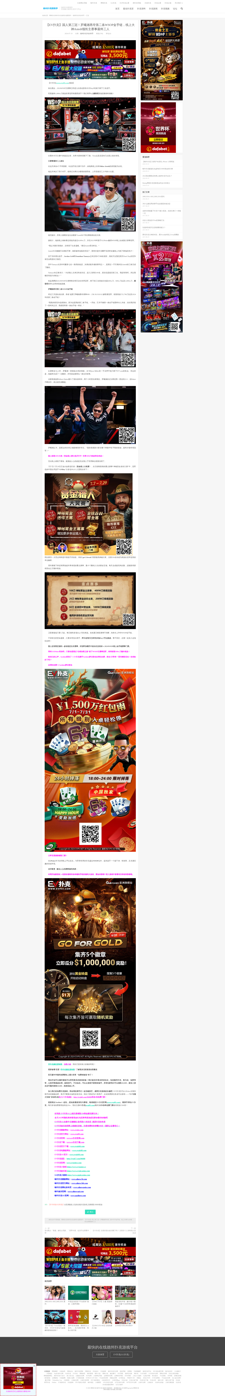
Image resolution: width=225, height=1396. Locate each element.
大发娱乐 (150, 1382)
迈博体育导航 (118, 1376)
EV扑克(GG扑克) (121, 1354)
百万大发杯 (119, 1384)
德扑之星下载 (169, 1380)
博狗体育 (82, 1373)
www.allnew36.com (79, 1179)
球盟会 (139, 1378)
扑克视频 (165, 8)
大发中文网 (141, 1382)
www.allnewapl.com (76, 1191)
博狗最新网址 (48, 1376)
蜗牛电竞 (90, 1382)
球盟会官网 (113, 1378)
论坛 (175, 8)
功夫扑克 (68, 1373)
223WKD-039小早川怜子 (124, 1326)
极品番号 (113, 1373)
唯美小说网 (70, 1378)
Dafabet (54, 1382)
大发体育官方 (106, 1380)
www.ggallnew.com (78, 1196)
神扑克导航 (137, 3)
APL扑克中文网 (108, 1382)
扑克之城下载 (133, 1380)
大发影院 (66, 1380)
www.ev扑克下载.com (75, 1142)
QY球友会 (122, 1378)
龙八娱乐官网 (176, 1378)
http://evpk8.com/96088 (83, 1097)
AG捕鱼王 (177, 1371)
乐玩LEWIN (146, 1378)
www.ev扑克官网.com (75, 1138)
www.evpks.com (76, 1130)
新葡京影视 (177, 1376)
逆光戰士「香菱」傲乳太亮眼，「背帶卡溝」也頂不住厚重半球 (67, 1232)
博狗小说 (105, 1373)
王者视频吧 (137, 1371)
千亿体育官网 (103, 1378)
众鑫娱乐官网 (80, 1376)
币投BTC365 (131, 1378)
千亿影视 (162, 1376)
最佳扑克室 (128, 8)
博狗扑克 (104, 3)
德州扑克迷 (128, 1373)
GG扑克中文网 (153, 1373)
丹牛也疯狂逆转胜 (68, 1069)
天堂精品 (49, 1373)
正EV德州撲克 (95, 1380)
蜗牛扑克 (93, 3)
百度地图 (112, 1389)
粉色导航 (123, 1371)
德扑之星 (160, 1380)
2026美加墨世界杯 (108, 1384)
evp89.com (90, 1105)
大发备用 (62, 1371)
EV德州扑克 (62, 1382)
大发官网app (116, 1380)
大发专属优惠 (169, 1382)
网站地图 (106, 1389)
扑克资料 (141, 8)
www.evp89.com (62, 83)
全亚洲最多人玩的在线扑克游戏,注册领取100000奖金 (83, 1204)
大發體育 (98, 1382)
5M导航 (169, 1376)
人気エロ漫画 (137, 1376)
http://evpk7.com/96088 (76, 1159)
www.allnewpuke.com (82, 1187)
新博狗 (130, 1371)
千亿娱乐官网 (166, 1378)
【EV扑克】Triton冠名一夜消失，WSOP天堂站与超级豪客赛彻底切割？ (55, 1328)
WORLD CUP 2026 (91, 1378)
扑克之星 (158, 3)
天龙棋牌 (103, 1371)
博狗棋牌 (55, 1371)
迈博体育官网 (108, 1376)
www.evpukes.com (74, 1163)
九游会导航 (146, 1376)
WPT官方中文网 (131, 1382)
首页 (117, 8)
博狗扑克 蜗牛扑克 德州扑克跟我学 (50, 8)
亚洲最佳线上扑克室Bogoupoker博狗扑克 (126, 1388)
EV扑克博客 (156, 1378)
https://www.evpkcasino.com (78, 1171)
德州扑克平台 (147, 1371)
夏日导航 (48, 1380)
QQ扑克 (178, 1382)
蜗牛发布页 (168, 1371)
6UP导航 (120, 1373)
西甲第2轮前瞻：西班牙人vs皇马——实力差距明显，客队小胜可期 (78, 1328)
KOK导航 (128, 1376)
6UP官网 (89, 1376)
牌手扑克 (47, 1382)
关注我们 (178, 3)
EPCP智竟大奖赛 (80, 1382)
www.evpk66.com (77, 1146)
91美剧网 (62, 1378)
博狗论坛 (70, 1371)
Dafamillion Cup (57, 1380)
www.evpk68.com (76, 1155)
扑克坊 (178, 1380)
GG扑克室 (143, 1373)
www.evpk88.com (79, 1150)
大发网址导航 (82, 3)
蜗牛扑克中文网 (113, 1371)
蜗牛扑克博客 (79, 1371)
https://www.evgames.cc (76, 1167)
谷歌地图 (118, 1389)
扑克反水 (95, 1371)
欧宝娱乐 (155, 1376)
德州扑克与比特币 (78, 15)
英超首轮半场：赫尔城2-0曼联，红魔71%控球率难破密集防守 (125, 1304)
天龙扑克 (147, 3)
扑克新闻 (153, 8)
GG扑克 (113, 3)
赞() (91, 1212)
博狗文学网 (163, 1373)
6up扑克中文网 (58, 1373)
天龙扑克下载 (144, 1380)
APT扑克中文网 (119, 1382)
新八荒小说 (70, 1376)
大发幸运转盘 (159, 1382)
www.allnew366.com (79, 1183)
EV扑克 (75, 1373)
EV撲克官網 (80, 1378)
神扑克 (136, 1373)
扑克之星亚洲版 (174, 1373)
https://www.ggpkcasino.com (78, 1175)
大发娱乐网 (74, 1380)
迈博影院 (55, 1378)
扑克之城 (168, 3)
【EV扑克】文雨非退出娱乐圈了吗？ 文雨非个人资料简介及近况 (114, 1232)
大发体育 (100, 1354)
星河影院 (47, 1378)
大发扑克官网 (84, 1380)
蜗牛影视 (90, 1373)
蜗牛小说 (97, 1373)
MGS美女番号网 (158, 1371)
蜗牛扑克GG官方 (59, 1376)
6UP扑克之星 (124, 3)
